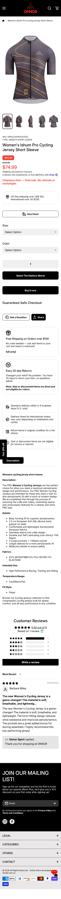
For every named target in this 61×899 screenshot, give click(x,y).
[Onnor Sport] (30, 8)
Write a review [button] (31, 662)
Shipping (6, 171)
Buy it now (30, 290)
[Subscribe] (54, 803)
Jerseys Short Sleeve (20, 139)
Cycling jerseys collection (28, 597)
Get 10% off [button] (3, 449)
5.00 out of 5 (39, 627)
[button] (57, 8)
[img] (10, 683)
